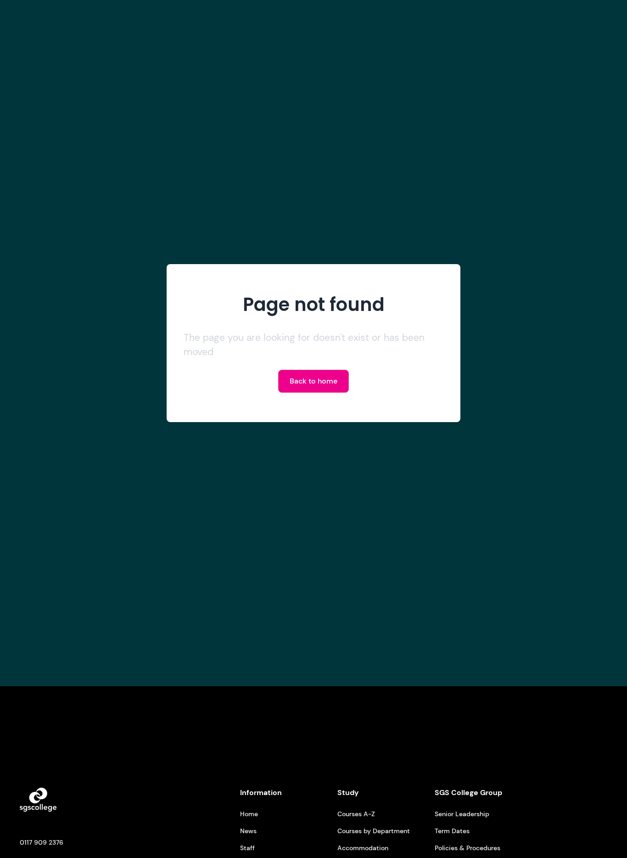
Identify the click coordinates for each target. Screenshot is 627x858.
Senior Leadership (462, 814)
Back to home (313, 381)
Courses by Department (373, 831)
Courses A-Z (356, 814)
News (248, 831)
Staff (247, 848)
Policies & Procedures (467, 848)
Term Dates (452, 831)
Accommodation (362, 848)
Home (249, 814)
